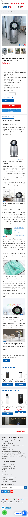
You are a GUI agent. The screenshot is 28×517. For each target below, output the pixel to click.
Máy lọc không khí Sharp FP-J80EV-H (8, 381)
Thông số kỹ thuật (8, 120)
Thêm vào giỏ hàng (8, 97)
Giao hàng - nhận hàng (8, 466)
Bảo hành (4, 472)
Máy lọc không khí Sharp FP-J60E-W (20, 381)
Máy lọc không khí (18, 12)
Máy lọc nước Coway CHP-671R (7, 407)
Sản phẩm (10, 12)
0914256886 (21, 3)
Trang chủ (3, 12)
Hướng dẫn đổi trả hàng (8, 468)
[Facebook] (2, 491)
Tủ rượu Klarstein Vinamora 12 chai (20, 407)
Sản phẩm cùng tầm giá (10, 390)
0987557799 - (14, 3)
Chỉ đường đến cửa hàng (9, 481)
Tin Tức (4, 470)
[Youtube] (11, 491)
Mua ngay (8, 100)
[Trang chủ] (7, 7)
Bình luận (17, 120)
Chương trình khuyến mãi (9, 477)
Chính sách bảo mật (7, 479)
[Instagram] (8, 491)
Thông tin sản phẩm (8, 116)
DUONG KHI (14, 502)
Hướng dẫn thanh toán (8, 464)
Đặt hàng (8, 384)
